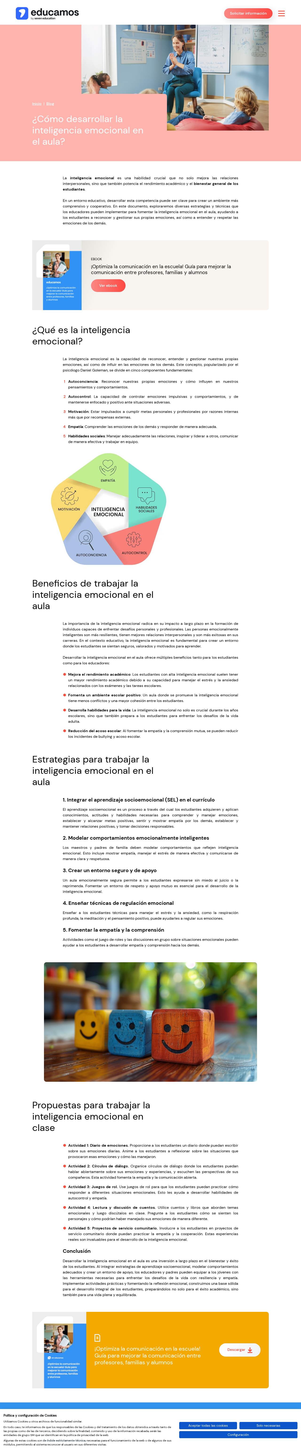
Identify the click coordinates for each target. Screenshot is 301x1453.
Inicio (37, 103)
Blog (50, 103)
